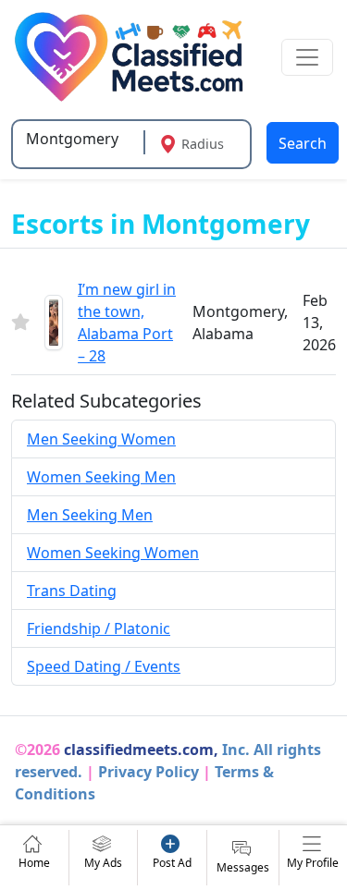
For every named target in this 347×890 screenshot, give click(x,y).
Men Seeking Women (101, 439)
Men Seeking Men (90, 515)
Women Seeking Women (113, 553)
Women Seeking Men (101, 477)
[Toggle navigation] (307, 57)
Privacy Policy (148, 772)
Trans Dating (72, 590)
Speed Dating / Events (103, 666)
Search (303, 143)
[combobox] (80, 138)
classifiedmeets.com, (141, 749)
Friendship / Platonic (98, 628)
